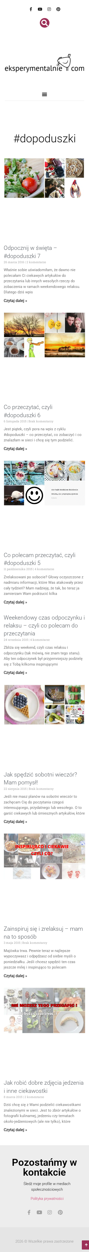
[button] (44, 23)
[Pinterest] (58, 9)
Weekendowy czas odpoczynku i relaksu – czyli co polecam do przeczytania (44, 625)
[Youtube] (40, 9)
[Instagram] (49, 9)
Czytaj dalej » (15, 300)
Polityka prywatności (47, 1198)
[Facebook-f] (31, 9)
